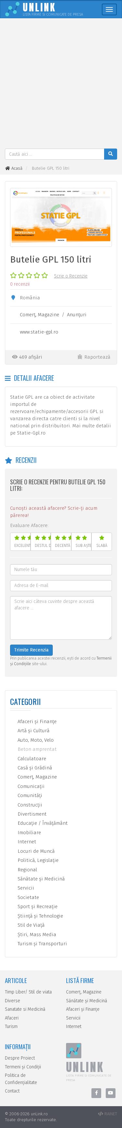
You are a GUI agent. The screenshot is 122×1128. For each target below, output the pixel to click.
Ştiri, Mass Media (36, 934)
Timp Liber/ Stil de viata (28, 992)
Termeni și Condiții (23, 1067)
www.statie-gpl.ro (39, 332)
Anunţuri (77, 315)
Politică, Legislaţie (37, 860)
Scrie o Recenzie (71, 276)
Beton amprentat (36, 749)
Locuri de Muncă (35, 851)
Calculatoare (31, 759)
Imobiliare (28, 832)
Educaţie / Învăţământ (42, 823)
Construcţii (29, 805)
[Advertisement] (61, 84)
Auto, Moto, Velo (35, 740)
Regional (26, 870)
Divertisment (31, 814)
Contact (12, 1091)
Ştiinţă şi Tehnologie (39, 916)
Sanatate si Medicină (25, 1009)
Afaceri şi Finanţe (36, 721)
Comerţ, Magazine (39, 315)
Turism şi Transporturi (41, 944)
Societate (27, 897)
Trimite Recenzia (31, 650)
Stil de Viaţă (30, 925)
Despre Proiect (20, 1058)
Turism (11, 1026)
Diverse (12, 1001)
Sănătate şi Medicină (40, 879)
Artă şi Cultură (32, 731)
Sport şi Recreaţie (37, 906)
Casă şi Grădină (34, 768)
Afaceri (12, 1018)
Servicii (25, 888)
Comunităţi (29, 795)
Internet (26, 842)
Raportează (97, 357)
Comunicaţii (30, 786)
